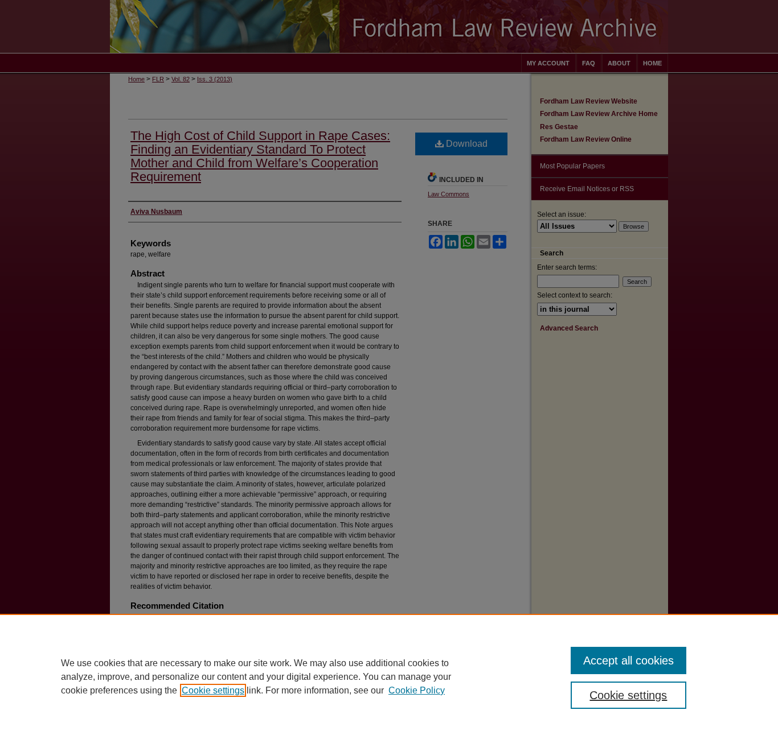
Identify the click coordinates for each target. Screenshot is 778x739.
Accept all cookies (628, 660)
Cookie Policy (416, 690)
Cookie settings (213, 690)
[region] (389, 676)
